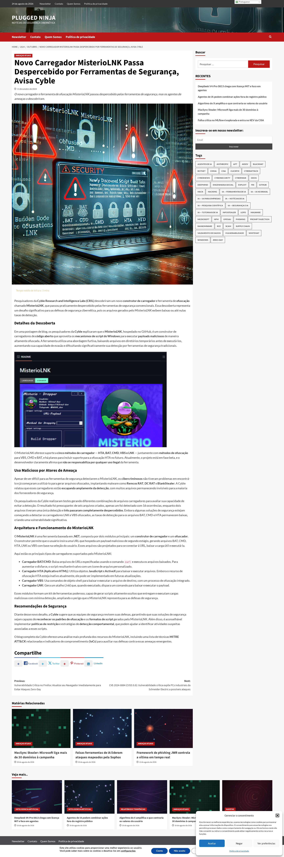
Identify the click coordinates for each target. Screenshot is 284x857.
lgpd (243, 212)
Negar (239, 843)
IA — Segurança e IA (238, 205)
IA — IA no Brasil (259, 192)
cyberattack (251, 171)
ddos (254, 178)
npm (216, 219)
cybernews (204, 178)
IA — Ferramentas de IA (234, 192)
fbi (252, 185)
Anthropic (222, 164)
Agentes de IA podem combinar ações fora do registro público (232, 96)
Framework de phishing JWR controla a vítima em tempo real (163, 755)
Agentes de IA (205, 164)
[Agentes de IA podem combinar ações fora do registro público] (89, 796)
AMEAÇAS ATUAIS (23, 55)
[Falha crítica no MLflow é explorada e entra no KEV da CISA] (247, 796)
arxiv (245, 164)
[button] (277, 815)
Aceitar (212, 843)
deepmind (203, 185)
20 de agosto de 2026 (25, 762)
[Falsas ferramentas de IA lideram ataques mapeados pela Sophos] (102, 728)
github (263, 185)
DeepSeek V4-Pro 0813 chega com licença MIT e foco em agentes (229, 88)
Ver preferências (266, 843)
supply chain (243, 226)
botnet (201, 171)
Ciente (159, 850)
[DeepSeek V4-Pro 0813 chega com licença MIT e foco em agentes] (37, 796)
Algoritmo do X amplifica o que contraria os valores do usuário (232, 103)
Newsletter (45, 3)
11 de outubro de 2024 (27, 89)
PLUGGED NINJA (33, 17)
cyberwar (240, 178)
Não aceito (179, 850)
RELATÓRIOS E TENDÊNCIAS (133, 809)
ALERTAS (230, 809)
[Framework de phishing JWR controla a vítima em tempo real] (163, 728)
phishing (240, 219)
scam (228, 226)
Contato (59, 3)
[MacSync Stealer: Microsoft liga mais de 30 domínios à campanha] (41, 728)
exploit (242, 185)
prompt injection (259, 219)
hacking (212, 192)
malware (256, 212)
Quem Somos (73, 3)
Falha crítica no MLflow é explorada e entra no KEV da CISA (231, 120)
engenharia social (223, 185)
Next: (149, 685)
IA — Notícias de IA (234, 199)
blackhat (258, 164)
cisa (223, 171)
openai (227, 219)
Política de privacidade (239, 851)
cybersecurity (222, 178)
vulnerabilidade (234, 233)
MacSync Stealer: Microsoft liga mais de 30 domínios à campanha (40, 755)
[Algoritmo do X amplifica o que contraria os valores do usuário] (142, 796)
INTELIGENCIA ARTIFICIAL (27, 809)
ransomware (205, 226)
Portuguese (244, 2)
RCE (219, 226)
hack (200, 192)
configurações (128, 850)
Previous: (57, 685)
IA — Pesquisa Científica (210, 205)
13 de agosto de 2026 (147, 762)
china (213, 171)
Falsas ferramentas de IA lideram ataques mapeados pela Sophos (98, 755)
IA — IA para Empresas (209, 199)
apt (235, 164)
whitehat (254, 233)
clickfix (235, 171)
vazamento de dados (209, 233)
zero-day (218, 240)
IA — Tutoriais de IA (208, 212)
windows (203, 240)
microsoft (203, 219)
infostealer (229, 212)
